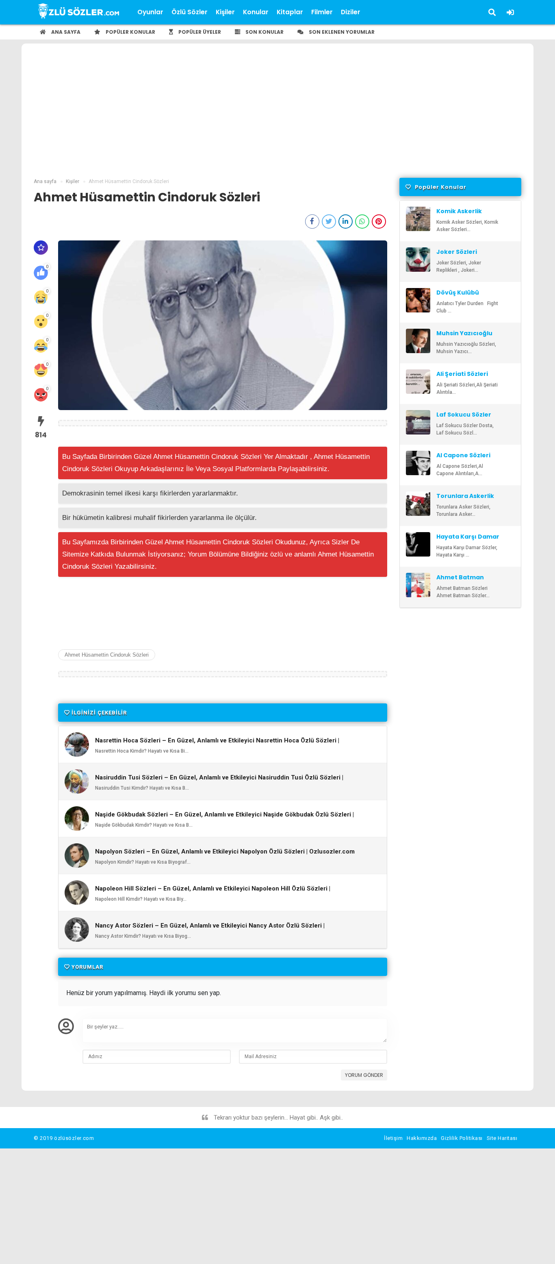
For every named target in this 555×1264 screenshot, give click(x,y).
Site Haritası (502, 1138)
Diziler (350, 12)
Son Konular (264, 31)
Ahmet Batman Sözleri (460, 581)
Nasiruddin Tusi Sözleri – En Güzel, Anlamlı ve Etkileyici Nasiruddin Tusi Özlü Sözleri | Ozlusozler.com (219, 781)
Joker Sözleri (456, 252)
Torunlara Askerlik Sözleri (465, 499)
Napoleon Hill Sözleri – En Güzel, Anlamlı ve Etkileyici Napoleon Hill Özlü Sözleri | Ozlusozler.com (212, 892)
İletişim (393, 1138)
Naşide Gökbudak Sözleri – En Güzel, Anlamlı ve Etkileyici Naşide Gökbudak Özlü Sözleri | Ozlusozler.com (224, 818)
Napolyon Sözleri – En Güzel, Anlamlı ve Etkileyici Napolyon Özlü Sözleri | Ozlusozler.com (225, 851)
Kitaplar (290, 12)
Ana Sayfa (65, 31)
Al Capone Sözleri (463, 455)
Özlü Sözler (189, 12)
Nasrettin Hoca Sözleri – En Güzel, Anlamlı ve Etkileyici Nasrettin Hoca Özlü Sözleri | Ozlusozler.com (217, 744)
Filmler (322, 12)
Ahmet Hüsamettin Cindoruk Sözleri (107, 655)
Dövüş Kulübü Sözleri (457, 296)
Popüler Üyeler (199, 31)
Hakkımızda (422, 1138)
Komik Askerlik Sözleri (459, 215)
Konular (256, 12)
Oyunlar (150, 12)
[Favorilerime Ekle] (41, 247)
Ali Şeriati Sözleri (462, 374)
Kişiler (225, 12)
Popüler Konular (129, 31)
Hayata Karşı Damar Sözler (467, 540)
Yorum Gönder (364, 1075)
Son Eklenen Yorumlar (341, 31)
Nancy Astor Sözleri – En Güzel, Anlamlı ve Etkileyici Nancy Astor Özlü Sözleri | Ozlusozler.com (210, 929)
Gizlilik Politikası (462, 1138)
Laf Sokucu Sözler (463, 414)
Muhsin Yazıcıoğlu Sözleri (464, 337)
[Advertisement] (277, 117)
